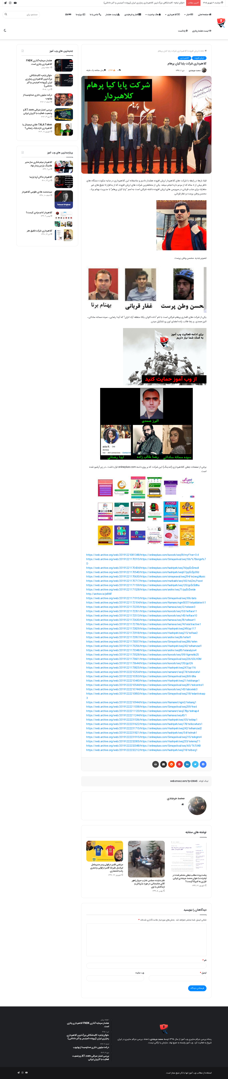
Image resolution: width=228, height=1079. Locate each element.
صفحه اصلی (203, 15)
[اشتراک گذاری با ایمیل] (163, 764)
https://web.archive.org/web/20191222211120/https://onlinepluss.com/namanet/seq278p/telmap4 (142, 711)
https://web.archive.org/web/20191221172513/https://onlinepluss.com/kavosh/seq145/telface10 (141, 616)
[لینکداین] (187, 764)
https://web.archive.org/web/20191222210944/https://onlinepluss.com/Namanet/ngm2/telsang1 (141, 702)
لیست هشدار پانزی (200, 31)
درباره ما (79, 15)
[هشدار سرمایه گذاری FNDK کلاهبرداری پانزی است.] (64, 65)
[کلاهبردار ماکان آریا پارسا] (64, 182)
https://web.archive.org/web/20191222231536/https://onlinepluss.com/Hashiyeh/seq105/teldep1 (141, 720)
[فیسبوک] (203, 764)
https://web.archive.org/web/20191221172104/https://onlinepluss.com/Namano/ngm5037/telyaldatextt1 (146, 603)
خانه (202, 51)
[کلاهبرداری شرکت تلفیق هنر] (64, 235)
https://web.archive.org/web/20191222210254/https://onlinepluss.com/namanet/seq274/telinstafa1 (143, 672)
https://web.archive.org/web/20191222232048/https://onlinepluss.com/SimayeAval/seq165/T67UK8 (143, 746)
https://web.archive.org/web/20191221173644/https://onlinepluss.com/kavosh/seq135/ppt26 (139, 663)
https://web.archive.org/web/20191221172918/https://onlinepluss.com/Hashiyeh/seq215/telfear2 (142, 633)
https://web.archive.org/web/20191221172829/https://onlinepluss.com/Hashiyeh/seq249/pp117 (141, 629)
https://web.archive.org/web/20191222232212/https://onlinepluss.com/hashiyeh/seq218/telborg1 (141, 750)
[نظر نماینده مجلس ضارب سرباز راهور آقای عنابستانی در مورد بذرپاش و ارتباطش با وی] (146, 859)
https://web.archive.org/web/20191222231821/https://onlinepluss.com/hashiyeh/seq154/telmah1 (141, 733)
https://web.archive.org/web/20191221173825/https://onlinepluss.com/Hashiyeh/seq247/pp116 (141, 668)
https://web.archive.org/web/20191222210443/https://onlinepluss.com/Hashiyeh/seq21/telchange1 (142, 681)
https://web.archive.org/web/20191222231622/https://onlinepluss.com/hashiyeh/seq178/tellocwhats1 (144, 724)
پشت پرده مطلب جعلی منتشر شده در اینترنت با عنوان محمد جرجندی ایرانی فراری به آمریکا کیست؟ (189, 878)
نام (204, 960)
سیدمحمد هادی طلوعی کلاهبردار (37, 192)
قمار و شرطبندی (131, 15)
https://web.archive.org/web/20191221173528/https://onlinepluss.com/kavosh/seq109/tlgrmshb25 (142, 655)
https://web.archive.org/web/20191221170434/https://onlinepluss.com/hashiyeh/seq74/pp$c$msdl (142, 568)
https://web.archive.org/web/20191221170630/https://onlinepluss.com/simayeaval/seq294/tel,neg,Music (145, 577)
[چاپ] (155, 764)
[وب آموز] (221, 23)
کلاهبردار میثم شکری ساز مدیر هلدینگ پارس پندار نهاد (38, 164)
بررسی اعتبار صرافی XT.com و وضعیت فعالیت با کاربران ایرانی (37, 111)
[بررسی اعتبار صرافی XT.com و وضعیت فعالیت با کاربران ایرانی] (64, 114)
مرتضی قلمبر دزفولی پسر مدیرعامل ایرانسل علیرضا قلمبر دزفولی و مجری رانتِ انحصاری (106, 868)
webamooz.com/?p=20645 (183, 781)
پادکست (182, 31)
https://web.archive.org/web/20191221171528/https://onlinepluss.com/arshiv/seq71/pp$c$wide (141, 590)
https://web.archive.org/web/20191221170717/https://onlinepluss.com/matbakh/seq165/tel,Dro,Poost (144, 581)
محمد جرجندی (195, 70)
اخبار (188, 15)
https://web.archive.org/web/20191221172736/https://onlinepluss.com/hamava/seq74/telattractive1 (143, 624)
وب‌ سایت (139, 973)
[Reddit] (171, 764)
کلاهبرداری (172, 15)
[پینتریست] (179, 764)
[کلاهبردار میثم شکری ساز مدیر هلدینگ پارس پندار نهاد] (64, 167)
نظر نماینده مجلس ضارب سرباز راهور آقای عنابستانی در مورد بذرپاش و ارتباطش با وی (148, 884)
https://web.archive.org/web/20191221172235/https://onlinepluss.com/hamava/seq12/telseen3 (140, 607)
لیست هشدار (111, 15)
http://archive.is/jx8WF (99, 594)
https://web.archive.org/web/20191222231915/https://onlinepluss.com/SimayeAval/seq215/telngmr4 (143, 737)
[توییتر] (195, 764)
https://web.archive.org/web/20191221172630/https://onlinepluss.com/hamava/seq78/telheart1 (141, 620)
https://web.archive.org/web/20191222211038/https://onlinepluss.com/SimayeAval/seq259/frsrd (141, 707)
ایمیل (203, 973)
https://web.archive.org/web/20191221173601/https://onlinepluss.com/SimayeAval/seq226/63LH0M (143, 659)
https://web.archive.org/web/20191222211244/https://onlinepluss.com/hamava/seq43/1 (136, 715)
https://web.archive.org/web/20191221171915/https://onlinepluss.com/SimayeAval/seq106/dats (141, 598)
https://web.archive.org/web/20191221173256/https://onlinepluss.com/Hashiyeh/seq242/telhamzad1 (144, 646)
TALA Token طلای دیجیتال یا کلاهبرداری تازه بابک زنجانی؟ (37, 126)
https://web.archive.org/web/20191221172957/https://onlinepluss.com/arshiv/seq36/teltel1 (138, 637)
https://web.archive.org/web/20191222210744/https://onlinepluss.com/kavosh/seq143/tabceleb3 (141, 689)
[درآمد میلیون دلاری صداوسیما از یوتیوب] (64, 99)
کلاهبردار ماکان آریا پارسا (41, 177)
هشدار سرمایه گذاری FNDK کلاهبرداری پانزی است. (39, 62)
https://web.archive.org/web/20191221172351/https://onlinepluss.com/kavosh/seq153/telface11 (141, 611)
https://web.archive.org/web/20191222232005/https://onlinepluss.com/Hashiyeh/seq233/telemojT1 (143, 741)
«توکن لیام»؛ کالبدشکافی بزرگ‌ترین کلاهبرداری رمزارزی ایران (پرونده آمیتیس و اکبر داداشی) (38, 81)
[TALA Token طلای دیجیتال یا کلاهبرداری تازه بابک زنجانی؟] (64, 129)
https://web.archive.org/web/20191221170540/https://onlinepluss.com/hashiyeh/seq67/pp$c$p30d (142, 572)
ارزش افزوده (193, 51)
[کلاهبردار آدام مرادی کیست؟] (64, 219)
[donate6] (164, 385)
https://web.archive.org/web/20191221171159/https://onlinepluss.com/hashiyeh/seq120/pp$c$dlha (142, 585)
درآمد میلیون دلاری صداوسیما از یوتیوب (167, 3)
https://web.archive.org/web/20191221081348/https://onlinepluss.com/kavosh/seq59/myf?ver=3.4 (142, 555)
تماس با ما (94, 15)
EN (67, 15)
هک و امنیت (153, 15)
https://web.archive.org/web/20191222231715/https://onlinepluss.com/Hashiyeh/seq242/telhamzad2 (144, 728)
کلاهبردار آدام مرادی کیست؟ (39, 213)
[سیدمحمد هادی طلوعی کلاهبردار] (64, 199)
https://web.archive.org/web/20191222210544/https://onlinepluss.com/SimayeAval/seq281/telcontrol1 (145, 685)
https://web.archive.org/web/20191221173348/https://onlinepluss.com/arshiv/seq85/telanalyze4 (141, 650)
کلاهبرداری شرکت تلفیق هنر (39, 231)
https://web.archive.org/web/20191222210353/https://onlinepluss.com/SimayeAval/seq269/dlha (141, 676)
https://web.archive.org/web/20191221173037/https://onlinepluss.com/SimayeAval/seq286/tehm (141, 642)
